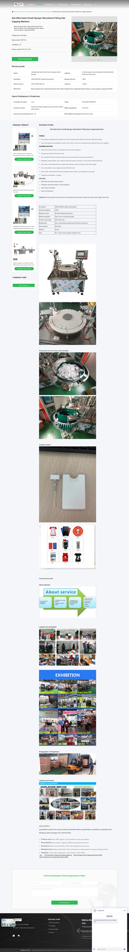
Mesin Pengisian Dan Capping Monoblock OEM (54, 857)
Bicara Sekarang (23, 59)
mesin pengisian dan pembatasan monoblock (38, 11)
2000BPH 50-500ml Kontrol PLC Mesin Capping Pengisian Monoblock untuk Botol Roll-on (24, 228)
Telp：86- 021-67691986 (21, 924)
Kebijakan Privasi (25, 950)
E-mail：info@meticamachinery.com (24, 927)
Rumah (30, 4)
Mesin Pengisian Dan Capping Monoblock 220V (88, 855)
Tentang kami (62, 4)
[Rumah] (18, 4)
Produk (39, 4)
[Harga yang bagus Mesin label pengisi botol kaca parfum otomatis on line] (24, 176)
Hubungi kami (76, 4)
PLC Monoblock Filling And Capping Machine (58, 855)
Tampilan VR (49, 4)
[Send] (124, 949)
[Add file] (94, 949)
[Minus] (125, 911)
